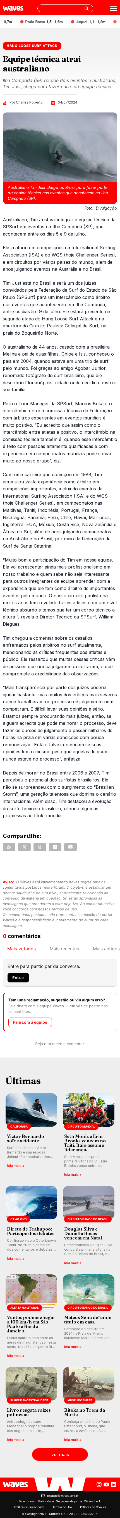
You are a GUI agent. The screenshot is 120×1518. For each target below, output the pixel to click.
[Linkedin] (113, 1484)
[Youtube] (106, 1484)
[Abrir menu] (113, 8)
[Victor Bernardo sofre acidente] (31, 1135)
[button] (9, 847)
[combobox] (65, 8)
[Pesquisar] (86, 8)
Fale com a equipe (30, 1022)
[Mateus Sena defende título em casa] (88, 1316)
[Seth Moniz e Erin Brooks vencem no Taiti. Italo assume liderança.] (88, 1135)
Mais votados (21, 948)
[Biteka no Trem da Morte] (88, 1405)
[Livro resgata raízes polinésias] (31, 1405)
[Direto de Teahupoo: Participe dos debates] (31, 1226)
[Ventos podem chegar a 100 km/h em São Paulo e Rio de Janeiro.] (31, 1316)
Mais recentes (64, 948)
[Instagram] (99, 1484)
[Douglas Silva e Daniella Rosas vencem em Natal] (88, 1226)
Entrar (18, 977)
